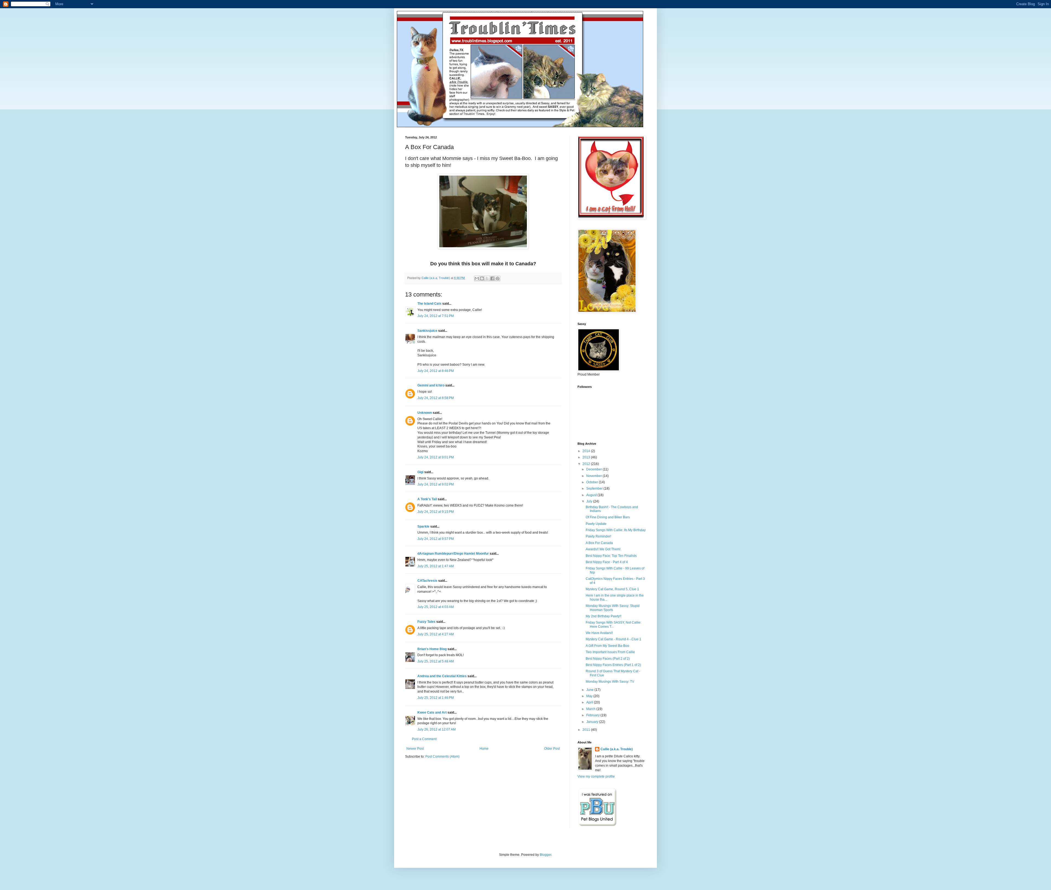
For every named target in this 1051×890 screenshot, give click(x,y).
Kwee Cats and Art (432, 712)
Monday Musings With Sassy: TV (610, 682)
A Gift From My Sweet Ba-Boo (607, 646)
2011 (586, 730)
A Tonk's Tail (427, 499)
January (592, 722)
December (594, 469)
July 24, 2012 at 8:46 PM (435, 371)
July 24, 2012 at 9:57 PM (435, 539)
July (589, 501)
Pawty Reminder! (598, 536)
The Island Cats (429, 304)
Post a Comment (424, 739)
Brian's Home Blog (432, 649)
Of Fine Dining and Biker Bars (608, 517)
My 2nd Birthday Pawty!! (603, 616)
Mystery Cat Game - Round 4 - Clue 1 (613, 639)
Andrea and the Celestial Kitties (442, 676)
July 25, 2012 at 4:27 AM (435, 634)
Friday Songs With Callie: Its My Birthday (616, 530)
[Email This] (477, 278)
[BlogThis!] (482, 278)
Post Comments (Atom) (442, 756)
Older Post (552, 749)
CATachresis (427, 581)
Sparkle (423, 526)
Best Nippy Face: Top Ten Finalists (611, 556)
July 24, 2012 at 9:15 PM (435, 512)
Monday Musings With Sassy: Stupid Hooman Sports (613, 608)
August (591, 495)
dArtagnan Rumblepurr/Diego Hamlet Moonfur (453, 553)
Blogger (545, 855)
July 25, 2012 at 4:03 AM (435, 607)
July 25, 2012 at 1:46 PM (435, 698)
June (590, 690)
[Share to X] (487, 278)
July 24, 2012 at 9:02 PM (435, 484)
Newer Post (415, 749)
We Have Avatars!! (599, 633)
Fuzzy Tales (426, 622)
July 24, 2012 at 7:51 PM (435, 316)
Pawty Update (596, 524)
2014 (586, 451)
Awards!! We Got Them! (603, 549)
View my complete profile (596, 776)
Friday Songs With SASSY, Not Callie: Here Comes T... (613, 624)
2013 (586, 457)
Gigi (420, 472)
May (589, 696)
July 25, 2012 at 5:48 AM (435, 661)
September (595, 488)
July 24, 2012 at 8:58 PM (435, 398)
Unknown (424, 413)
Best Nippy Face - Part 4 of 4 (607, 562)
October (592, 482)
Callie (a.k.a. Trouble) (616, 749)
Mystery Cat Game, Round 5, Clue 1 (612, 589)
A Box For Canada (599, 543)
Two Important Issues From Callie (610, 652)
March (591, 709)
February (593, 715)
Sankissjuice (427, 331)
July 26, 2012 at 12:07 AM (436, 729)
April (590, 702)
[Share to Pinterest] (497, 278)
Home (484, 749)
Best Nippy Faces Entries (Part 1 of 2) (613, 665)
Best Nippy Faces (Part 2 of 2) (608, 659)
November (594, 476)
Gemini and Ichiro (430, 385)
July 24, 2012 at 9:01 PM (435, 457)
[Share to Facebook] (492, 278)
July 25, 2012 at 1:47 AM (435, 566)
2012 (586, 464)
